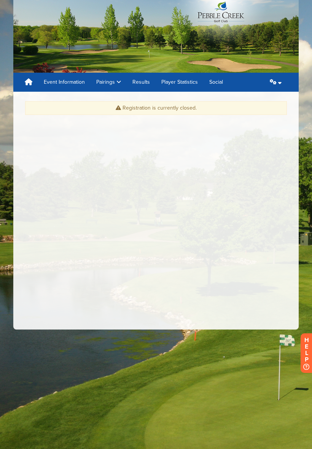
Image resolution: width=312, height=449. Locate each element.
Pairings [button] (106, 82)
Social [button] (216, 82)
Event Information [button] (64, 82)
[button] (275, 82)
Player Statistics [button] (179, 82)
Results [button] (141, 82)
